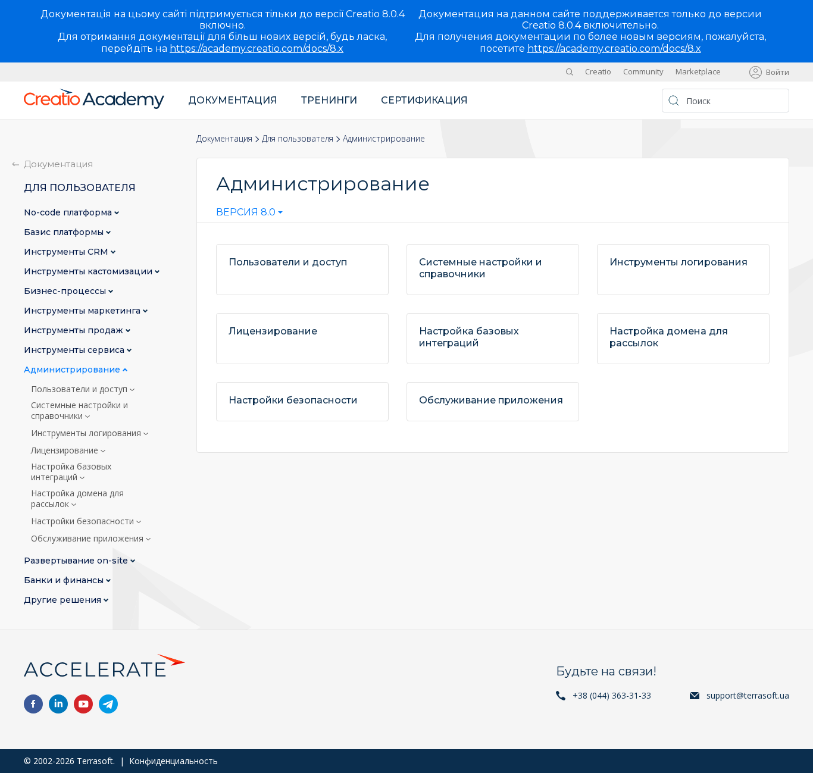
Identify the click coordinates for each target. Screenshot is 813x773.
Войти (777, 72)
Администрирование (73, 370)
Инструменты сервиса (75, 350)
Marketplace (698, 71)
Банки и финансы (65, 580)
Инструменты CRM (67, 252)
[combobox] (249, 215)
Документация (232, 100)
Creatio (598, 71)
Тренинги (329, 100)
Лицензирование (66, 450)
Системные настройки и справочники (79, 410)
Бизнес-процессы (66, 291)
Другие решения (64, 600)
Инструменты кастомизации (89, 272)
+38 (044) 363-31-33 (612, 695)
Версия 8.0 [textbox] (246, 212)
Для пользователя (297, 138)
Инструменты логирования (87, 433)
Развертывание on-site (77, 561)
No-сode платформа (69, 213)
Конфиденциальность (173, 760)
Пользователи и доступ (80, 389)
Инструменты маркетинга (83, 311)
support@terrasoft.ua (747, 695)
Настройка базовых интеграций (71, 472)
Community (643, 71)
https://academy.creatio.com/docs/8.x (256, 48)
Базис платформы (65, 232)
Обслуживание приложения (88, 538)
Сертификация (424, 100)
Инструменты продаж (75, 331)
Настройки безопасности (83, 521)
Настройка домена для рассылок (77, 498)
